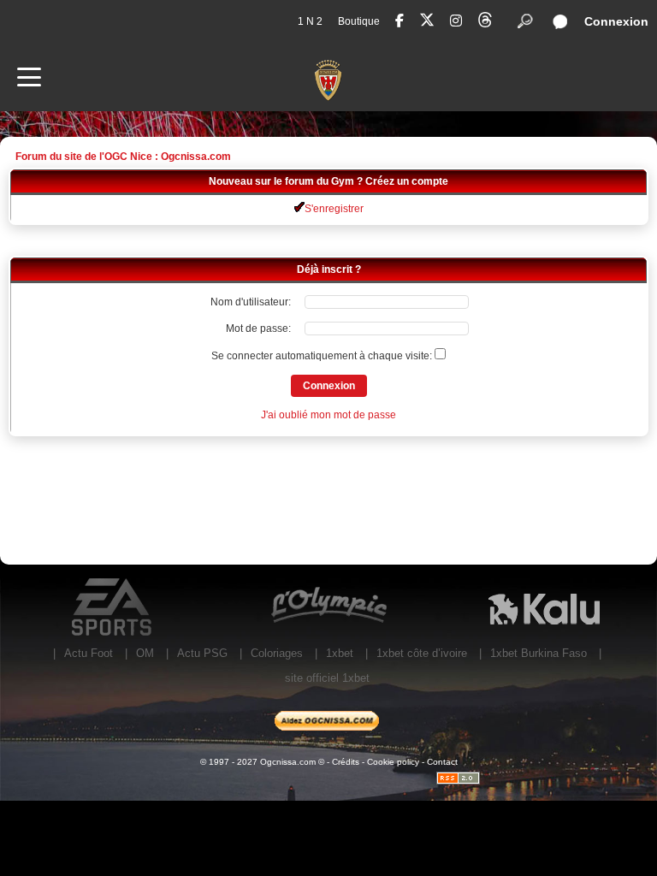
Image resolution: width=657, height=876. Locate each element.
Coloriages (277, 653)
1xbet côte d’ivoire (421, 653)
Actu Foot (88, 653)
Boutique (359, 21)
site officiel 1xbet (327, 678)
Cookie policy (393, 761)
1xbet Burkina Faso (538, 653)
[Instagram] (456, 21)
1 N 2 (310, 21)
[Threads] (485, 22)
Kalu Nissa (544, 607)
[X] (427, 22)
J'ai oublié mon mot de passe (328, 415)
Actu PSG (202, 653)
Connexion (616, 21)
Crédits (345, 761)
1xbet (339, 653)
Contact (442, 761)
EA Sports (113, 607)
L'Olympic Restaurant (328, 607)
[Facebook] (399, 21)
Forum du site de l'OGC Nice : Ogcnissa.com (123, 157)
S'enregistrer (334, 209)
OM (145, 653)
